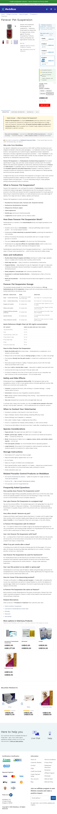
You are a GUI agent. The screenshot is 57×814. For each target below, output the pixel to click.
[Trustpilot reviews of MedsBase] (7, 760)
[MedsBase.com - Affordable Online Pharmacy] (8, 9)
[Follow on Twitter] (10, 794)
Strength (41, 83)
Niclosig (7, 611)
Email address (36, 798)
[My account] (47, 9)
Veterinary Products (30, 45)
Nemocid (7, 614)
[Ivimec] (9, 698)
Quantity (41, 88)
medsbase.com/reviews (45, 135)
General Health (23, 14)
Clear (54, 82)
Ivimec (9, 707)
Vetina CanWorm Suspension (13, 606)
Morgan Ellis (43, 26)
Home (3, 14)
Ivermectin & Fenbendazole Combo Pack (16, 608)
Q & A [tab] (37, 112)
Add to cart (45, 105)
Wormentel (8, 616)
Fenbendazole (26, 49)
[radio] (41, 86)
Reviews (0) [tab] (30, 112)
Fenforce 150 (8, 481)
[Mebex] (28, 698)
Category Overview (12, 14)
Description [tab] (5, 112)
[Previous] (1, 704)
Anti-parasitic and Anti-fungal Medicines (16, 484)
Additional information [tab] (17, 112)
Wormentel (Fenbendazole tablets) (15, 476)
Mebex (28, 707)
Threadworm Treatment (25, 47)
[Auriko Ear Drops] (47, 698)
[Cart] (51, 9)
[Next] (56, 704)
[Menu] (55, 9)
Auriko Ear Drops (47, 707)
